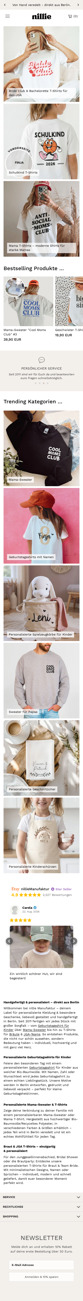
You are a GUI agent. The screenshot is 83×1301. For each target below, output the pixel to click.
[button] (36, 383)
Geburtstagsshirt (42, 1067)
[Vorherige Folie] (5, 5)
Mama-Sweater (34, 1030)
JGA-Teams (32, 1034)
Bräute (14, 1034)
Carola (27, 907)
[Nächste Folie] (78, 5)
